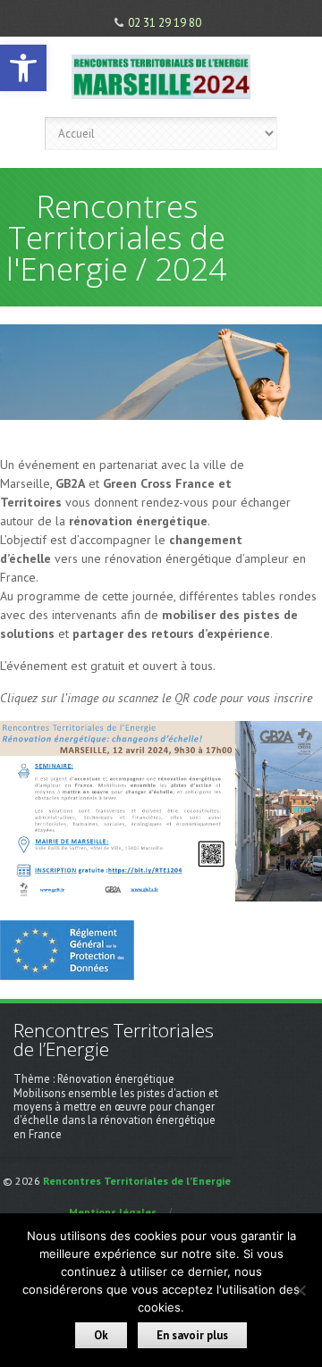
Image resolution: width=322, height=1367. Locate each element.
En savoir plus (192, 1335)
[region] (161, 372)
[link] (23, 68)
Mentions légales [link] (113, 1212)
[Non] (300, 1290)
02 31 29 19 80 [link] (164, 22)
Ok (101, 1335)
